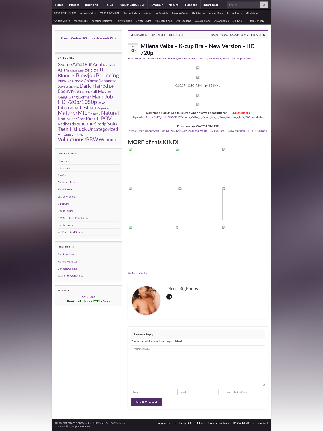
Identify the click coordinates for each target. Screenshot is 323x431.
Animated (109, 65)
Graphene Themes (80, 426)
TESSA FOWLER (110, 13)
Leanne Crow (180, 13)
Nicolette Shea (163, 20)
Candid (77, 81)
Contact (263, 423)
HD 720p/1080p (199, 58)
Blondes (67, 75)
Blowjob (85, 75)
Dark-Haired (184, 58)
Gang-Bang (68, 96)
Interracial (210, 4)
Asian (63, 69)
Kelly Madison (124, 20)
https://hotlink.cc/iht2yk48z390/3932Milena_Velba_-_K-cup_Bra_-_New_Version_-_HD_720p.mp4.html (198, 117)
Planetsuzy (64, 161)
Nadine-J (95, 113)
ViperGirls (64, 203)
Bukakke (64, 81)
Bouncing (91, 4)
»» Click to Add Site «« (70, 232)
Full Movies (101, 91)
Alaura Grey (216, 13)
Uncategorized (102, 129)
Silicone (85, 124)
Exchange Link (183, 423)
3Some (65, 64)
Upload (200, 423)
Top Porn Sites (66, 254)
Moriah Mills (81, 20)
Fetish (75, 92)
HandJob (191, 4)
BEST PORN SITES (65, 13)
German (85, 97)
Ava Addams (221, 20)
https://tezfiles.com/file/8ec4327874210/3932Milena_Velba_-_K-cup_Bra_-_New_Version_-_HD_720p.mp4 (198, 130)
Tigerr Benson (255, 20)
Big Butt (163, 58)
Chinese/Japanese (100, 80)
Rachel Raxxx (234, 13)
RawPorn (63, 175)
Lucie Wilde (161, 13)
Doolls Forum (65, 210)
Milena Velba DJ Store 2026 (198, 217)
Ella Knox (238, 20)
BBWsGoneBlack (76, 70)
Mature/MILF (214, 58)
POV (106, 118)
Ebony (64, 91)
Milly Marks (252, 13)
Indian (101, 102)
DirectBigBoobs (139, 58)
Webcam (107, 139)
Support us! (164, 423)
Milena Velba (139, 273)
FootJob (85, 91)
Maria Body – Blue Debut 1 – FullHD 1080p (159, 34)
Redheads (67, 123)
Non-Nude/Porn (71, 118)
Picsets (74, 4)
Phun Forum (65, 189)
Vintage (64, 134)
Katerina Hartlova (101, 20)
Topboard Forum (67, 182)
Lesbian (88, 107)
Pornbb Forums (67, 225)
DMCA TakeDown (243, 423)
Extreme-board (66, 196)
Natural (174, 4)
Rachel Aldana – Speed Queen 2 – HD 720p (236, 34)
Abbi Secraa (198, 13)
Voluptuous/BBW (132, 4)
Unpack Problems (218, 423)
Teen (63, 129)
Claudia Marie (203, 20)
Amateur (156, 4)
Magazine (102, 108)
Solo (232, 58)
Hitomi (147, 13)
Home (59, 4)
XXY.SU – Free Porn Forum (73, 217)
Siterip (100, 123)
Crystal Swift (143, 20)
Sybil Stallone (183, 20)
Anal (97, 64)
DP (111, 86)
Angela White (62, 20)
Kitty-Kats (64, 168)
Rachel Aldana (131, 13)
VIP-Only (77, 134)
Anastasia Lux (88, 13)
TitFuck (109, 4)
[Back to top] (314, 422)
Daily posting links (68, 86)
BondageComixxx (68, 268)
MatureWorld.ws (67, 261)
